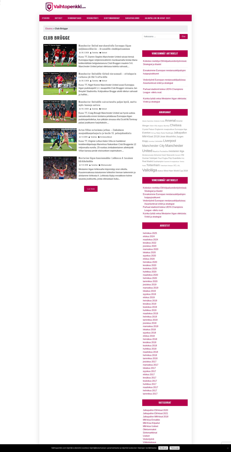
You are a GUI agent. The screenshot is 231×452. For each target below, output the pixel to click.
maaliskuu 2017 (150, 387)
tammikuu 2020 (150, 281)
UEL (178, 165)
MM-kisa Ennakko (151, 420)
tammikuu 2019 (150, 320)
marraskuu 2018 (150, 326)
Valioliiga (149, 170)
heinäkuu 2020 (150, 262)
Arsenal (170, 120)
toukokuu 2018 (150, 345)
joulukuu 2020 (149, 246)
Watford (160, 171)
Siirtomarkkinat (106, 137)
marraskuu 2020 (150, 249)
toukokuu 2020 (150, 268)
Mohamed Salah (160, 155)
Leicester (159, 141)
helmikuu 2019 (150, 317)
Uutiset (104, 53)
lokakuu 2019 (149, 291)
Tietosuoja (175, 448)
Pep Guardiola (174, 158)
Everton (146, 132)
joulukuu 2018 (149, 323)
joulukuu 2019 (149, 284)
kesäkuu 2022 (149, 243)
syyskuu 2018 (149, 333)
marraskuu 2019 (150, 288)
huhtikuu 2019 (149, 310)
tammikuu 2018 (150, 358)
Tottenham (153, 165)
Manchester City (153, 145)
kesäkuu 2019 (149, 304)
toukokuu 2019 (150, 307)
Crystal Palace (148, 129)
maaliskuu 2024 (150, 239)
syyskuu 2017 (149, 371)
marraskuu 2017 (150, 365)
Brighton (160, 126)
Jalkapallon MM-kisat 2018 (155, 416)
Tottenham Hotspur (166, 165)
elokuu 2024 (149, 236)
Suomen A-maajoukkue (171, 161)
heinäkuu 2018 (150, 339)
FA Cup (153, 133)
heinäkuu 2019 (150, 300)
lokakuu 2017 (149, 368)
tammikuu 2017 (150, 394)
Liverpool (169, 141)
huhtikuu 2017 (149, 384)
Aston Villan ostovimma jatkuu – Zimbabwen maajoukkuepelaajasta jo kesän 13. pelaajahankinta (105, 131)
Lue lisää (91, 189)
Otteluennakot (106, 165)
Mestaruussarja (147, 155)
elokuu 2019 (149, 297)
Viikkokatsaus (149, 442)
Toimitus (95, 53)
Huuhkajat (169, 133)
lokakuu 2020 (149, 252)
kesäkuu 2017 (149, 378)
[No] (227, 448)
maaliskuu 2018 (150, 352)
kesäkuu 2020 (149, 265)
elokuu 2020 (149, 259)
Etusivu (49, 28)
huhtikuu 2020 (149, 272)
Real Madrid (147, 161)
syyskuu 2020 (149, 256)
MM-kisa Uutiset (150, 426)
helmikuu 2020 (150, 278)
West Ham (168, 171)
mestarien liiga (176, 151)
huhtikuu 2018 (149, 349)
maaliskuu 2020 (150, 275)
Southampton (158, 161)
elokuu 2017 (149, 374)
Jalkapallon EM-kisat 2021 (155, 413)
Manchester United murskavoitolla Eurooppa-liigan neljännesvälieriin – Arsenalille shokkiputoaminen (105, 47)
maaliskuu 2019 (150, 313)
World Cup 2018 (181, 171)
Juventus (151, 141)
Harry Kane (160, 133)
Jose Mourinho (168, 136)
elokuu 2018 (149, 336)
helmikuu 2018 (150, 355)
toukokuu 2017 (150, 381)
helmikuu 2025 (150, 233)
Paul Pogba (163, 158)
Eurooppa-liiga (181, 129)
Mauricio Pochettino (160, 151)
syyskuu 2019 (149, 294)
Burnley (166, 126)
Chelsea (175, 125)
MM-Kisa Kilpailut (151, 423)
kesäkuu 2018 (149, 342)
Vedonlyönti (148, 439)
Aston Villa (153, 126)
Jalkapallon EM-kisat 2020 (155, 410)
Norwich (177, 155)
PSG (182, 158)
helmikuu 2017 (150, 390)
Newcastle (171, 155)
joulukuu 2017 (149, 361)
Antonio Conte (159, 121)
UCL (175, 165)
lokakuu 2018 (149, 329)
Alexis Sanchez (147, 121)
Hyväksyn (163, 448)
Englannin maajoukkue (164, 129)
